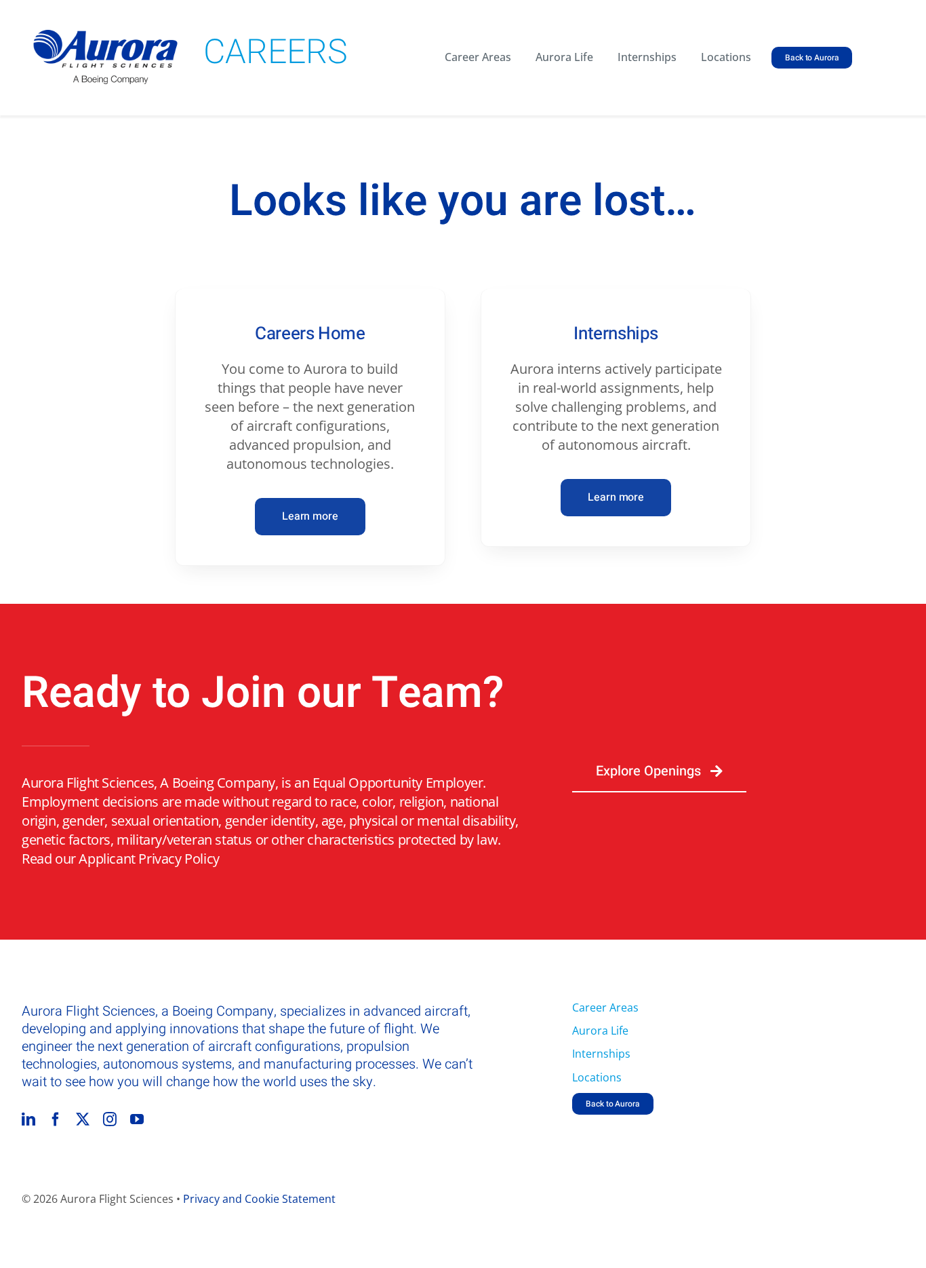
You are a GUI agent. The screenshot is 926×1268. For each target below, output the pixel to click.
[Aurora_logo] (106, 36)
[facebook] (55, 1119)
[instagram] (110, 1119)
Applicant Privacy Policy (149, 858)
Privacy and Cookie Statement (259, 1198)
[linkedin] (28, 1119)
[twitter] (82, 1119)
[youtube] (137, 1119)
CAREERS (275, 52)
